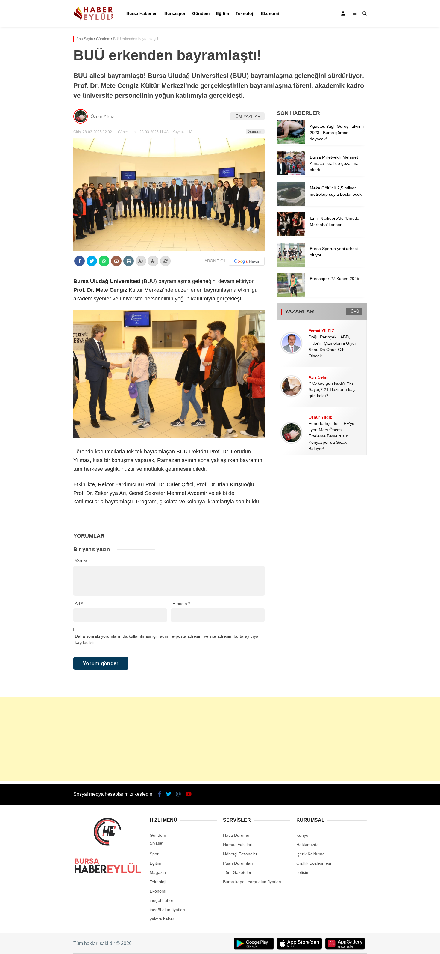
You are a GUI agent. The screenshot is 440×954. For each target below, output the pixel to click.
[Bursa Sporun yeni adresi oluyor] (291, 265)
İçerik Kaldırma (310, 853)
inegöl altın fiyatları (167, 909)
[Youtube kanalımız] (189, 794)
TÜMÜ (354, 311)
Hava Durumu (236, 835)
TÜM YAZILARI (247, 116)
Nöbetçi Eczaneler (240, 853)
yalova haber (162, 919)
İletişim (302, 872)
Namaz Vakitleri (237, 844)
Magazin (158, 872)
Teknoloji (245, 13)
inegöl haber (161, 900)
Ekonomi (270, 13)
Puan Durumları (238, 863)
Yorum (82, 561)
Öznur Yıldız (102, 116)
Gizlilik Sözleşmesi (313, 863)
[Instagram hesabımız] (178, 794)
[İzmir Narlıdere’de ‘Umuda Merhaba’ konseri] (291, 234)
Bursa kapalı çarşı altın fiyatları (252, 881)
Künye (302, 835)
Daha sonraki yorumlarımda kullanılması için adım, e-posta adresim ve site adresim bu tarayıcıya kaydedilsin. (166, 639)
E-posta (181, 603)
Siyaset (156, 843)
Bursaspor (175, 13)
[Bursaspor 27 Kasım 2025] (291, 295)
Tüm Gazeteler (237, 872)
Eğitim (222, 13)
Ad (79, 603)
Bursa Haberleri (142, 13)
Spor (154, 853)
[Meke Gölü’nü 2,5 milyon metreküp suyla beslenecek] (291, 204)
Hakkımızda (307, 844)
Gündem (201, 13)
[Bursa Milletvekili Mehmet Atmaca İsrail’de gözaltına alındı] (291, 173)
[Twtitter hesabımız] (168, 794)
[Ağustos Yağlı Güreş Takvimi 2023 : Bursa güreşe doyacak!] (291, 142)
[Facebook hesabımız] (159, 794)
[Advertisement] (220, 739)
